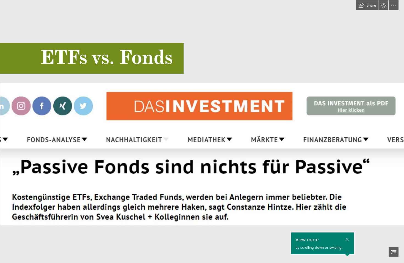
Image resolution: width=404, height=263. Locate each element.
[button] (367, 5)
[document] (202, 131)
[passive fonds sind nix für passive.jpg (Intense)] (202, 154)
